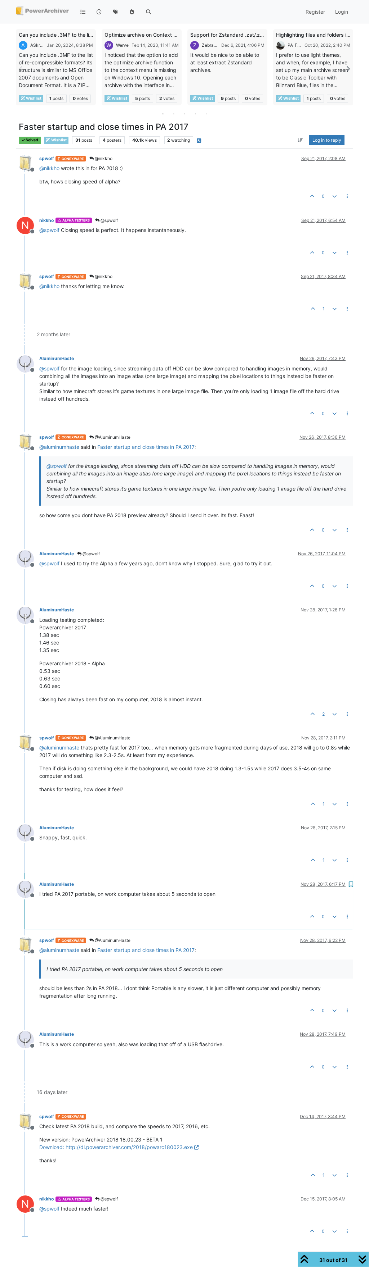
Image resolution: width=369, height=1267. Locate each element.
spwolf (46, 158)
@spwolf (108, 220)
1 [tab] (162, 113)
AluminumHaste (56, 358)
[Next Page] (347, 69)
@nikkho (103, 158)
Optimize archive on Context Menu (146, 35)
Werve (122, 45)
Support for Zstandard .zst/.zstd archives (239, 35)
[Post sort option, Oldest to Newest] (300, 140)
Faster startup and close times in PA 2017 (146, 447)
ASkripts (37, 45)
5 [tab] (206, 113)
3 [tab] (184, 113)
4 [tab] (195, 113)
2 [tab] (173, 113)
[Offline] (28, 163)
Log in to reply (326, 140)
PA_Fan (295, 45)
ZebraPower (210, 45)
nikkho (46, 220)
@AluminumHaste (112, 437)
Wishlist (33, 98)
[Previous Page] (21, 69)
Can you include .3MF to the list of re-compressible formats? (91, 35)
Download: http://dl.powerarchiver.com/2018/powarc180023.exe (116, 1147)
